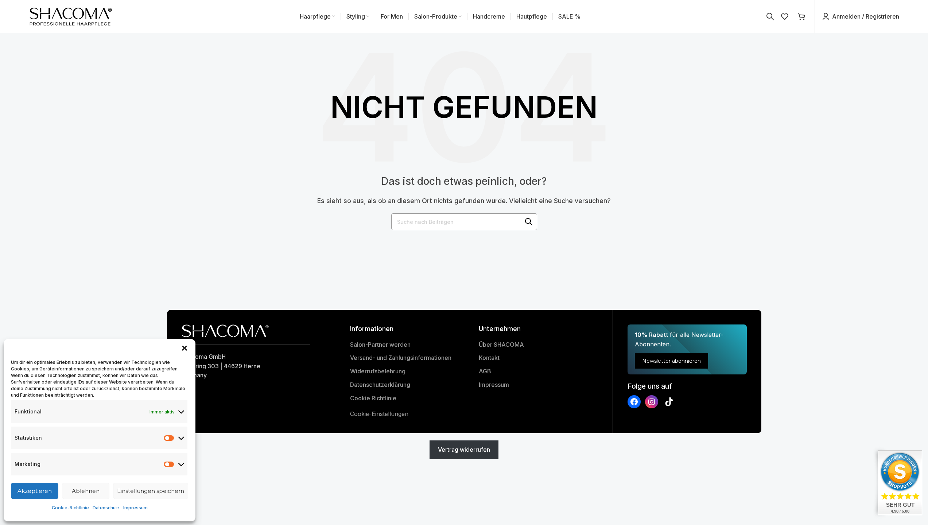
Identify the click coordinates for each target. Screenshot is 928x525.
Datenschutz (106, 507)
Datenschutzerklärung (380, 384)
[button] (184, 348)
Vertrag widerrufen (464, 449)
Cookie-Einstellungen (379, 413)
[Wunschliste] (785, 16)
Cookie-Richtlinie (70, 507)
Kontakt (489, 357)
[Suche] (770, 16)
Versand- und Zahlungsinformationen (400, 357)
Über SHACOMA (501, 344)
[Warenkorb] (802, 16)
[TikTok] (669, 401)
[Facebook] (634, 401)
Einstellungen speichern (150, 490)
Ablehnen (86, 490)
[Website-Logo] (71, 15)
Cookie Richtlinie (373, 398)
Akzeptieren (35, 490)
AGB (485, 371)
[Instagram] (651, 401)
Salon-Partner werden (380, 344)
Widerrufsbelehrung (377, 371)
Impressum (135, 507)
